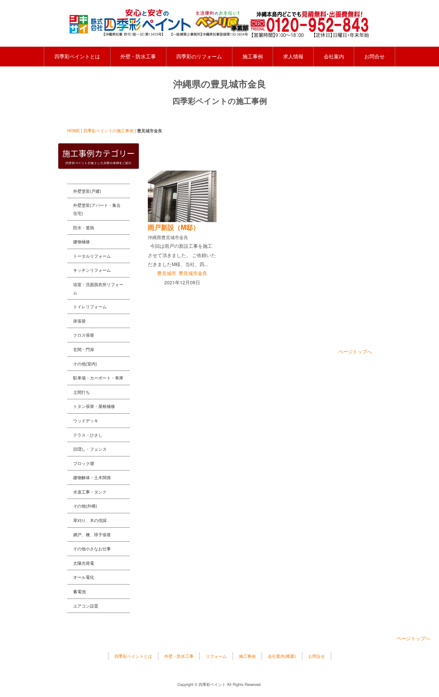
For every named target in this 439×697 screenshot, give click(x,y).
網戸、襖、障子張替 (92, 534)
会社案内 (334, 56)
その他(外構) (85, 506)
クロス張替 (83, 335)
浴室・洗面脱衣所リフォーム (98, 288)
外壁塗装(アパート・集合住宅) (97, 209)
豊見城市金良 (193, 273)
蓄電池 (79, 591)
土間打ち (81, 392)
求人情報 (293, 56)
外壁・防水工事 (138, 56)
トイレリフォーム (90, 306)
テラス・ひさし (87, 435)
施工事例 (252, 56)
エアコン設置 (85, 606)
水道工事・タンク (90, 492)
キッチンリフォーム (92, 270)
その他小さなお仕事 (92, 549)
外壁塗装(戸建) (87, 191)
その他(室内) (85, 364)
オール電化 (83, 577)
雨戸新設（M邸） (173, 227)
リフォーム (216, 656)
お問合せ (374, 56)
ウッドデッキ (85, 420)
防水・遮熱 (83, 227)
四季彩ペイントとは (77, 56)
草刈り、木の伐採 (90, 520)
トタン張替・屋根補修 (94, 406)
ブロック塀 (83, 463)
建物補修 (81, 242)
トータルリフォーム (92, 256)
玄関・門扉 (83, 349)
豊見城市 (166, 273)
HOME (73, 130)
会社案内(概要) (282, 656)
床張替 (79, 321)
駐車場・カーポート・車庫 (98, 378)
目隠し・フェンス (90, 449)
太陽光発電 (83, 563)
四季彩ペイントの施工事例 (108, 130)
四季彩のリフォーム (199, 56)
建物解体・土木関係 (92, 477)
